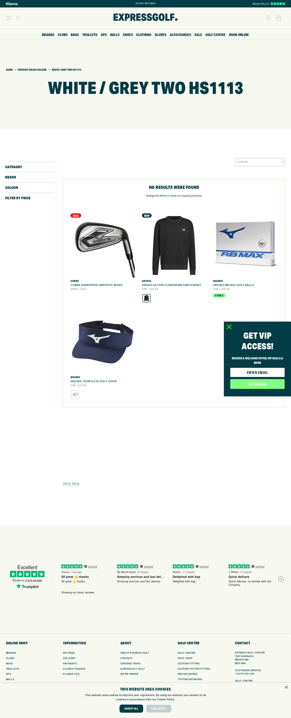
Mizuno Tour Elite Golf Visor (94, 381)
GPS (8, 674)
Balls (10, 679)
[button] (8, 18)
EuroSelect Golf (132, 669)
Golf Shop (185, 658)
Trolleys (12, 669)
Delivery (69, 658)
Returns (69, 653)
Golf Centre (187, 653)
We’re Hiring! (129, 674)
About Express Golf (134, 653)
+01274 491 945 (245, 673)
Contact (126, 658)
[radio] (146, 298)
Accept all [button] (131, 708)
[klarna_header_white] (12, 3)
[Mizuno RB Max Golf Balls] (245, 245)
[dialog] (145, 700)
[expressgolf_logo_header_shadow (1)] (145, 18)
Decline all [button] (158, 708)
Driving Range (187, 674)
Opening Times (130, 663)
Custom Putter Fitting (194, 669)
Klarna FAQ (71, 674)
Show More (71, 483)
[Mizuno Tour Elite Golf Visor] (103, 342)
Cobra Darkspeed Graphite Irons (96, 285)
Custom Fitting (189, 663)
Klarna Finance (74, 669)
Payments (70, 663)
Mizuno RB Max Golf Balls (233, 285)
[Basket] (278, 18)
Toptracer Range (190, 679)
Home (9, 70)
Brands (11, 653)
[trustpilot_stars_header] (278, 3)
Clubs (10, 658)
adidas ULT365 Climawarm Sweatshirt (171, 285)
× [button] (286, 687)
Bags (9, 663)
